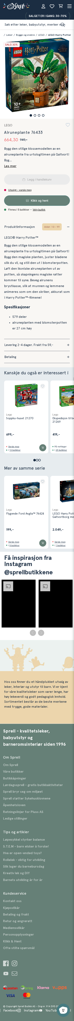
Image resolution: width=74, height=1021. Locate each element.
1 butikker (61, 545)
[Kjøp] (42, 447)
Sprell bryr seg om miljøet (23, 791)
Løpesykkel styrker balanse (24, 839)
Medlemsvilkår (14, 928)
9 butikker (14, 545)
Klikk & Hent (12, 941)
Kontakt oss (12, 901)
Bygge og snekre (25, 35)
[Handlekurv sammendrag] (60, 6)
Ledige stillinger (15, 818)
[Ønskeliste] (52, 6)
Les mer (10, 166)
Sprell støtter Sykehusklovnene (26, 798)
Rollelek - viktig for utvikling (24, 860)
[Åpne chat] (63, 1010)
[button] (31, 115)
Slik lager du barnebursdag (23, 866)
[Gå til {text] (6, 964)
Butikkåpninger (14, 778)
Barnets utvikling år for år (23, 880)
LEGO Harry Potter (59, 35)
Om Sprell (10, 765)
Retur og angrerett (17, 921)
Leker (9, 35)
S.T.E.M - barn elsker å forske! (26, 846)
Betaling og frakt (16, 914)
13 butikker (15, 450)
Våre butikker (13, 771)
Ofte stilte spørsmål (19, 948)
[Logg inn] (43, 6)
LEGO (41, 35)
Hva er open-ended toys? (22, 853)
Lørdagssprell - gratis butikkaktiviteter (33, 785)
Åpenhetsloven (14, 805)
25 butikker (61, 450)
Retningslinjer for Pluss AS (23, 812)
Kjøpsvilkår (11, 908)
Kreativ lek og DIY (16, 873)
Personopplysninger (18, 934)
